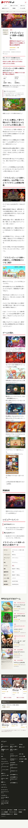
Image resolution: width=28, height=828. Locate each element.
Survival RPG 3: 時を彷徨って (19, 616)
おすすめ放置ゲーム (14, 777)
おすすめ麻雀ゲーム (14, 782)
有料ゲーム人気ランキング (14, 750)
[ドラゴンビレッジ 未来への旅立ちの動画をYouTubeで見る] (15, 508)
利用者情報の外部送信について (7, 814)
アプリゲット (3, 11)
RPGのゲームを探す (7, 61)
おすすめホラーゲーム (14, 771)
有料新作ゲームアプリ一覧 (5, 750)
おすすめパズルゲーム (14, 768)
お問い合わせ (9, 809)
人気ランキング (22, 5)
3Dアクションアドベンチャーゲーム (19, 636)
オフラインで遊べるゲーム (5, 798)
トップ (5, 5)
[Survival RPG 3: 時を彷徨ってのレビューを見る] (7, 617)
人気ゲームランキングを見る (8, 63)
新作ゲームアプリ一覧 (14, 5)
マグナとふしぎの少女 (19, 662)
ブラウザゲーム (4, 795)
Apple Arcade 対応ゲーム (4, 804)
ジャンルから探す (22, 8)
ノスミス (5, 53)
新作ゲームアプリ (10, 11)
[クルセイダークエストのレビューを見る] (7, 653)
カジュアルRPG (20, 649)
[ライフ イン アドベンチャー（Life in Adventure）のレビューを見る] (7, 606)
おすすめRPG (12, 762)
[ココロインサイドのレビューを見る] (7, 628)
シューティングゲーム (5, 770)
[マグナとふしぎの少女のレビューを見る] (7, 664)
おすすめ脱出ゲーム (14, 774)
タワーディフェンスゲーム (5, 792)
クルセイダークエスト (19, 652)
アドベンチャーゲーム (21, 602)
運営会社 (15, 814)
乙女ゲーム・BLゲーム (4, 779)
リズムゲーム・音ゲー (5, 776)
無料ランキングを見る (7, 697)
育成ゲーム (3, 773)
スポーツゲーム (4, 787)
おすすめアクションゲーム (14, 765)
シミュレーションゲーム (5, 764)
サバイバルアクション (21, 613)
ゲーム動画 (21, 761)
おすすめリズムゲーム (14, 780)
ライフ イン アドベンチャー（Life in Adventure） (19, 606)
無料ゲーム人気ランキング (14, 747)
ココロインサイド (18, 629)
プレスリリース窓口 (22, 809)
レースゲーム (3, 784)
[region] (14, 687)
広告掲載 (15, 809)
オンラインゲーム (4, 789)
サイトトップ (3, 809)
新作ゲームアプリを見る (17, 61)
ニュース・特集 (22, 756)
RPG (14, 11)
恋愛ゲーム (3, 782)
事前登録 (14, 8)
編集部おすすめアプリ (5, 8)
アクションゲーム (4, 761)
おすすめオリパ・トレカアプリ (14, 760)
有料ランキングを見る (20, 697)
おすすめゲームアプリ (14, 756)
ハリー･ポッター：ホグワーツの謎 (19, 641)
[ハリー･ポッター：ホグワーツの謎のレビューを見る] (7, 641)
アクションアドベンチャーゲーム (19, 627)
